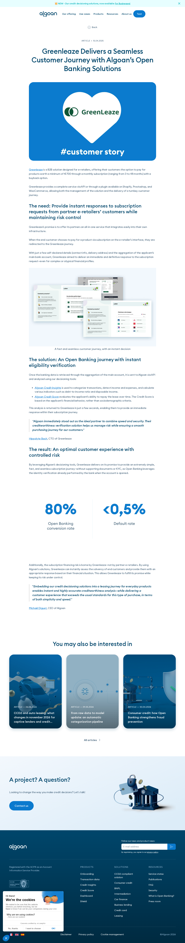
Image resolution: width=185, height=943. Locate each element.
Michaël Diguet (38, 608)
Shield (83, 901)
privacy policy (152, 852)
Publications (155, 879)
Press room (155, 901)
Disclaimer (66, 934)
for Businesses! (122, 3)
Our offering (69, 13)
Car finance (120, 899)
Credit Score (87, 890)
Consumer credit (123, 882)
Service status (156, 873)
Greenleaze (36, 169)
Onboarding (87, 873)
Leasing (118, 915)
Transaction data (89, 879)
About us (127, 13)
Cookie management (112, 934)
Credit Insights (88, 884)
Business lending (123, 904)
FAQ (151, 884)
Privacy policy (86, 934)
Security (153, 890)
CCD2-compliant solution (123, 875)
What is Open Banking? (161, 895)
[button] (84, 14)
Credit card (120, 910)
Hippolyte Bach (38, 438)
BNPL (117, 888)
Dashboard (86, 895)
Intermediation (122, 893)
